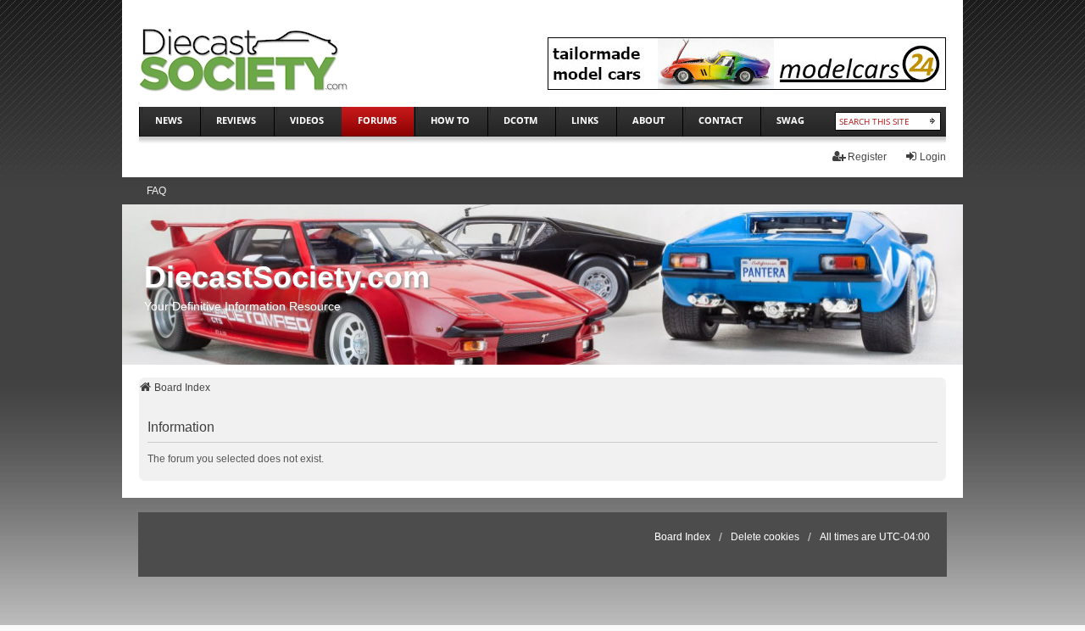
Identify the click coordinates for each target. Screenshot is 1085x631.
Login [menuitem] (933, 157)
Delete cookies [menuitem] (765, 537)
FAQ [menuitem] (156, 191)
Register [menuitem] (867, 157)
